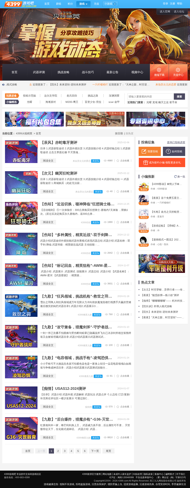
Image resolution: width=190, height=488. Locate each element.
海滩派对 (50, 101)
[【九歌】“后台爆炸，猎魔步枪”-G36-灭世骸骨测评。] (21, 428)
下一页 (95, 450)
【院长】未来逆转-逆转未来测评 (159, 311)
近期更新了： (48, 84)
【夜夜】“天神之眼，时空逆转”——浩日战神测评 (163, 317)
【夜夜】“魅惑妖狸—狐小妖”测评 (160, 295)
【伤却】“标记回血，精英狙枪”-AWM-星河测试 (77, 265)
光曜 (29, 101)
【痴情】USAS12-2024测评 (63, 388)
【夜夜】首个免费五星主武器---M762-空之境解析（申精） (166, 197)
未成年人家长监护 (122, 474)
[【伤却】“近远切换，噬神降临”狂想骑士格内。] (21, 213)
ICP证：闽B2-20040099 (121, 477)
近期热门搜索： (136, 102)
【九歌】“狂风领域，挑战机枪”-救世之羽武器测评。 (77, 296)
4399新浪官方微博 (91, 474)
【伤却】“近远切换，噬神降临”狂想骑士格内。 (77, 204)
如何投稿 (177, 151)
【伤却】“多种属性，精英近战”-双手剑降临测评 (77, 235)
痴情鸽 (88, 407)
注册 (172, 3)
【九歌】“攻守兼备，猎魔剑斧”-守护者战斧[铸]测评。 (77, 327)
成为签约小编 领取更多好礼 (165, 162)
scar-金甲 (114, 101)
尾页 (108, 450)
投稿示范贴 (29, 95)
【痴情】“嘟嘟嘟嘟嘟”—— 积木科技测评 (163, 300)
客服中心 (159, 474)
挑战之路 (93, 95)
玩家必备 (11, 95)
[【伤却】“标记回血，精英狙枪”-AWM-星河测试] (21, 274)
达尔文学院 (50, 95)
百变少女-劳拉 (93, 101)
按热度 (129, 133)
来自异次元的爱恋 (82, 161)
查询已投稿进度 (176, 142)
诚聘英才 (169, 474)
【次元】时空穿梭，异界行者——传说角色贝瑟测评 (163, 289)
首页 (14, 72)
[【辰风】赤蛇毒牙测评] (21, 151)
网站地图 (107, 474)
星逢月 (160, 216)
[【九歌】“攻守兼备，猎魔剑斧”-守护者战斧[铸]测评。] (21, 336)
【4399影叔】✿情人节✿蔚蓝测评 (166, 183)
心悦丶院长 (162, 244)
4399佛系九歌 (85, 314)
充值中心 (178, 74)
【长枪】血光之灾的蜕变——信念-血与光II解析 (166, 211)
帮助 (179, 3)
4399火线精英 (24, 133)
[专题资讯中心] (155, 119)
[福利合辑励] (34, 119)
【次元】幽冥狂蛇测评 (58, 173)
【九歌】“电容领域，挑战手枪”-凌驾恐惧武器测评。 (77, 358)
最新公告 (112, 72)
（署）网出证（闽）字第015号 (170, 477)
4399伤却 (86, 222)
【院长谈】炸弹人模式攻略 (156, 306)
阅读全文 (48, 160)
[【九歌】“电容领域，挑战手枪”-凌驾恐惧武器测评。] (21, 367)
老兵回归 (72, 95)
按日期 (119, 133)
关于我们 (180, 474)
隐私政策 (148, 474)
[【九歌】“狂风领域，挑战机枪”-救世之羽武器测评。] (21, 305)
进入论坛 (179, 11)
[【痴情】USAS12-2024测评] (21, 397)
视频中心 (137, 72)
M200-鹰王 (71, 101)
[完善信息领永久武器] (95, 119)
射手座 (173, 102)
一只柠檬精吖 (164, 202)
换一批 (181, 176)
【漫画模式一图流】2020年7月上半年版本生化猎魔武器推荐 (166, 239)
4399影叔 (162, 188)
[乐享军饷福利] (162, 263)
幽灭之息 (163, 102)
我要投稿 (153, 151)
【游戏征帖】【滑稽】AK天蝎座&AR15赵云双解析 (166, 225)
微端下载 (159, 74)
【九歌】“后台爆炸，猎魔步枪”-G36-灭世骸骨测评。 (77, 419)
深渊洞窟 (114, 95)
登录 (165, 3)
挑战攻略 (63, 72)
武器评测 (39, 72)
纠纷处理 (137, 474)
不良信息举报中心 (144, 477)
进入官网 (165, 11)
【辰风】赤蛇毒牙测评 (58, 142)
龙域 (155, 102)
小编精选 (11, 101)
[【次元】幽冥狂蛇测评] (21, 182)
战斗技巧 (88, 72)
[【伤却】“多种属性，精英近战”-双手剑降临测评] (21, 244)
